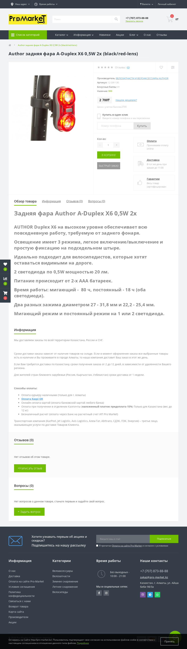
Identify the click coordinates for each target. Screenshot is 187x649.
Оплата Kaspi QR (32, 399)
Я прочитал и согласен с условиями (133, 545)
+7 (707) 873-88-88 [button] (154, 571)
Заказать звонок (134, 21)
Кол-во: (101, 139)
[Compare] (172, 67)
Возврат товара (18, 606)
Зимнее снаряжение (65, 581)
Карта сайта (16, 611)
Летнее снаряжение (65, 586)
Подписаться (164, 538)
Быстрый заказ (109, 165)
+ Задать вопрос (29, 512)
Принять (169, 641)
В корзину (109, 155)
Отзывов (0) (74, 201)
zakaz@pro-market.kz (154, 577)
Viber (143, 594)
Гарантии (153, 179)
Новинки (104, 34)
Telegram (150, 594)
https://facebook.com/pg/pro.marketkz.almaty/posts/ (99, 593)
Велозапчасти (61, 576)
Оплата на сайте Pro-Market (127, 545)
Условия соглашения (22, 586)
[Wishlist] (161, 67)
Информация (51, 201)
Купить (142, 126)
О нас (147, 34)
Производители (18, 617)
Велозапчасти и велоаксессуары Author (142, 78)
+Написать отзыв (30, 468)
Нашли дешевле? (126, 100)
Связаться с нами (20, 601)
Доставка (153, 160)
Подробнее (83, 643)
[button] (5, 295)
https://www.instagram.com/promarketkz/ (106, 593)
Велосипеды (60, 592)
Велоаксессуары (62, 571)
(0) (128, 67)
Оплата (152, 141)
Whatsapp (157, 594)
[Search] (116, 19)
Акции (120, 34)
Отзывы (162, 34)
